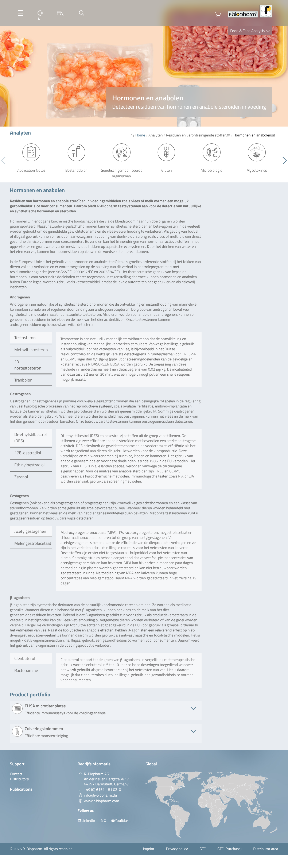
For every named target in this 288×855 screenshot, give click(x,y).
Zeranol (21, 476)
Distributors (19, 779)
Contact (16, 774)
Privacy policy (177, 849)
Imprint (148, 849)
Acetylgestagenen (30, 531)
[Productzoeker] (60, 13)
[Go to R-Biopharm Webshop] (218, 15)
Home (140, 135)
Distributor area (265, 849)
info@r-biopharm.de (100, 795)
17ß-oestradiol (27, 452)
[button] (283, 160)
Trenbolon (23, 380)
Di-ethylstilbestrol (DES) (30, 437)
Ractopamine (26, 670)
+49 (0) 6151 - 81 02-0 (102, 789)
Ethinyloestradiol (29, 464)
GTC (202, 849)
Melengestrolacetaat (32, 543)
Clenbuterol (24, 658)
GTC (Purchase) (229, 849)
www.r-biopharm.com (101, 801)
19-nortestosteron (27, 364)
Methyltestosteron (31, 349)
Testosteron (25, 337)
